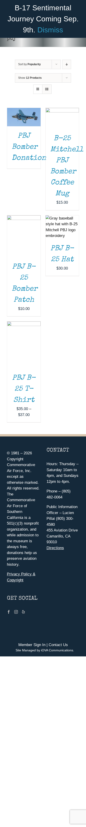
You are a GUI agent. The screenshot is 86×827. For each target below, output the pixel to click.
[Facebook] (9, 612)
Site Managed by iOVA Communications (44, 650)
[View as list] (46, 89)
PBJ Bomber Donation (29, 147)
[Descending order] (66, 64)
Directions (55, 548)
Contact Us (58, 645)
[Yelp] (23, 612)
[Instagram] (16, 612)
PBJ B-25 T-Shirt (24, 389)
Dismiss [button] (50, 30)
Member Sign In (31, 645)
